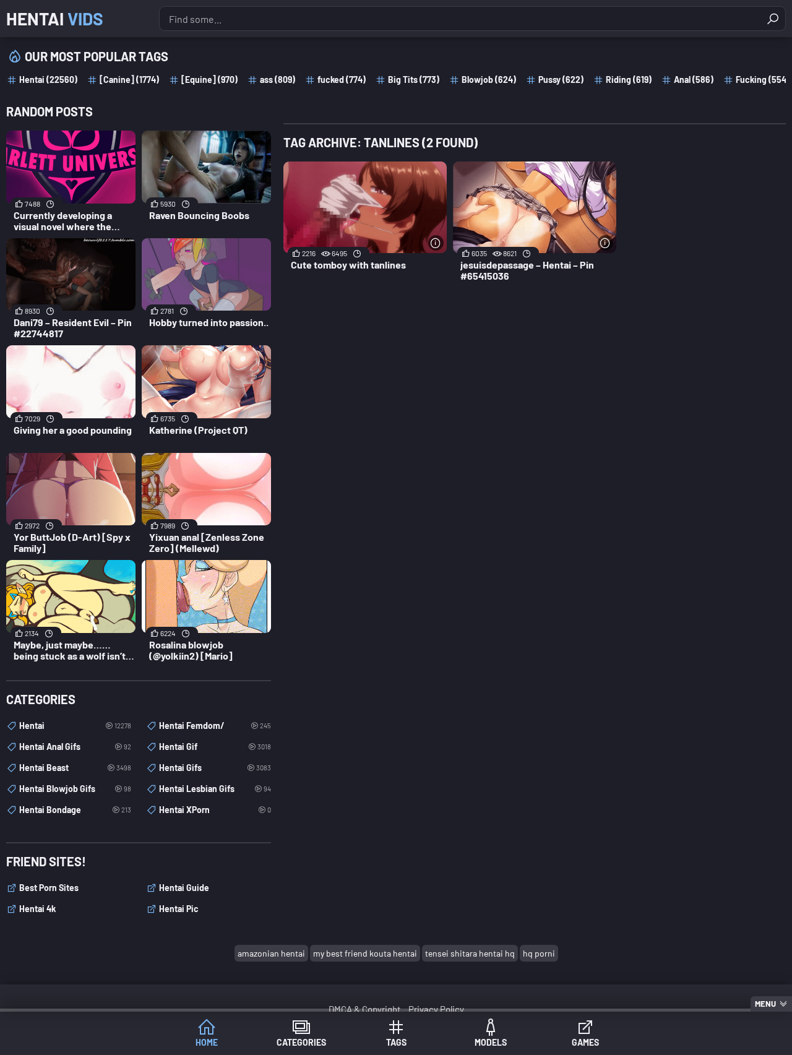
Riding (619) (629, 79)
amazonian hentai (271, 953)
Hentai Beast (75, 767)
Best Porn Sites (49, 887)
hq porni (539, 953)
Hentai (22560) (48, 79)
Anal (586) (693, 79)
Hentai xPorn (215, 809)
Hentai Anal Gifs (75, 746)
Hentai (54, 18)
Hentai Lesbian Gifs (215, 788)
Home (207, 1042)
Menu (765, 1004)
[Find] (773, 18)
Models (491, 1042)
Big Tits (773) (413, 79)
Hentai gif (215, 746)
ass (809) (277, 79)
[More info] (436, 243)
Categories (301, 1042)
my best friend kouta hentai (365, 953)
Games (585, 1042)
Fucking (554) (763, 79)
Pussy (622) (560, 79)
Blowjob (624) (489, 79)
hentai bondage (75, 809)
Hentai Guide (184, 887)
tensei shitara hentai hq (470, 953)
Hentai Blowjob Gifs (75, 788)
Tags (396, 1042)
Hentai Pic (179, 908)
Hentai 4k (37, 908)
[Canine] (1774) (129, 79)
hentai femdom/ (215, 725)
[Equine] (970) (209, 79)
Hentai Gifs (215, 767)
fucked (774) (341, 79)
